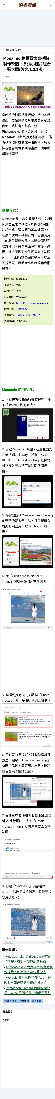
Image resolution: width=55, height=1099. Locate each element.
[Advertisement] (27, 29)
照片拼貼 (24, 1001)
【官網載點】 (23, 309)
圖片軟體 (37, 1001)
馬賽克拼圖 (15, 50)
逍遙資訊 (27, 5)
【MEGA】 (37, 315)
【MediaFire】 (24, 315)
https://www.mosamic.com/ (32, 303)
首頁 (5, 50)
